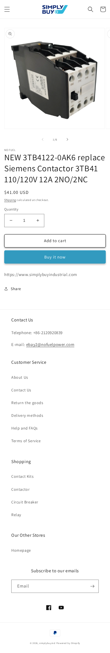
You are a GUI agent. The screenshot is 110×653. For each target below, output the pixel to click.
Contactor (20, 489)
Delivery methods (27, 415)
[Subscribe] (92, 586)
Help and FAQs (24, 428)
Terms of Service (26, 440)
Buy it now (55, 257)
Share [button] (16, 288)
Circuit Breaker (24, 502)
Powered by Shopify (68, 643)
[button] (7, 9)
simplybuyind (47, 643)
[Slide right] (67, 139)
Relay (16, 514)
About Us (19, 377)
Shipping (10, 200)
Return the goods (27, 402)
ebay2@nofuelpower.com (50, 344)
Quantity (11, 209)
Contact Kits (22, 476)
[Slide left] (42, 139)
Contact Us (21, 390)
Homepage (21, 550)
